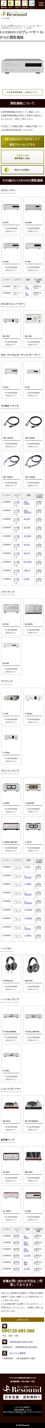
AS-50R (27, 536)
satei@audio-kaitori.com (21, 1341)
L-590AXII (28, 902)
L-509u (27, 935)
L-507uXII (27, 876)
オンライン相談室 (18, 1353)
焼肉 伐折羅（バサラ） (24, 1409)
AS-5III (27, 519)
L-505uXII (28, 893)
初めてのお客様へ (22, 170)
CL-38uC (26, 1236)
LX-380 (27, 1255)
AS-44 (27, 553)
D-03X (27, 287)
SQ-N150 (26, 1250)
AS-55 (27, 544)
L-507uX (28, 909)
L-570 (27, 866)
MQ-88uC (26, 1243)
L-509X (27, 884)
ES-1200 (28, 562)
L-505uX (28, 918)
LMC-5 (27, 570)
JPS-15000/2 (28, 511)
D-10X (27, 294)
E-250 (26, 579)
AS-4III (27, 527)
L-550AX (27, 928)
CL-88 (27, 1268)
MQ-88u (26, 1263)
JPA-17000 (26, 502)
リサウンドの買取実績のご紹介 (22, 156)
